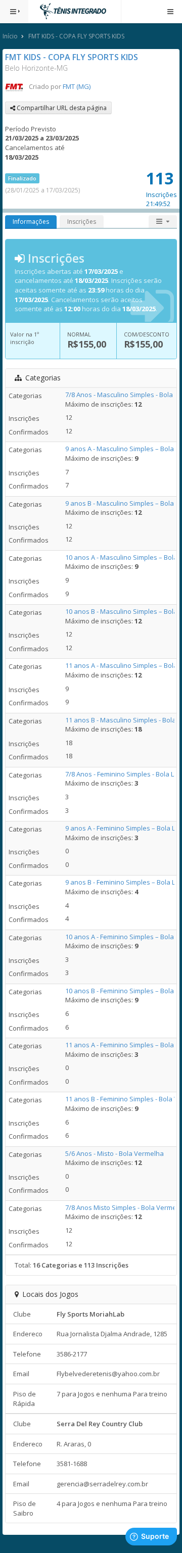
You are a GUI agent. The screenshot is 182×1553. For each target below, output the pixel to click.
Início (10, 36)
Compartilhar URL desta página (61, 108)
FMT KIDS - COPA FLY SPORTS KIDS (76, 36)
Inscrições (81, 221)
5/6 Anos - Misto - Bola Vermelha (114, 1153)
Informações (31, 221)
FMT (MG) (76, 86)
